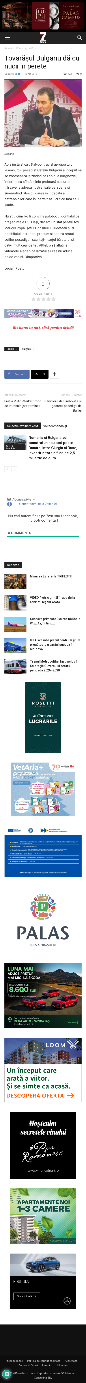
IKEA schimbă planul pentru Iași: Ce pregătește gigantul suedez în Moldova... (55, 644)
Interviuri (47, 1365)
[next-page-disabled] (14, 469)
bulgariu (27, 348)
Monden (62, 1365)
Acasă (8, 48)
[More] (54, 374)
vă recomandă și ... (56, 426)
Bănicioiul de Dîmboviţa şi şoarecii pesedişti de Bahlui (63, 406)
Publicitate (70, 1361)
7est (17, 73)
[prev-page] (7, 469)
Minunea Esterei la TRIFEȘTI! (51, 576)
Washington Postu (27, 48)
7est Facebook (14, 1361)
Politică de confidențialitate (43, 1361)
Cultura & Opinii (28, 1365)
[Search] (80, 38)
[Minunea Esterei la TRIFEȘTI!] (15, 581)
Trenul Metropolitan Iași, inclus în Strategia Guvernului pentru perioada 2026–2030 (54, 666)
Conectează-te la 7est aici (37, 504)
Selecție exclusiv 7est (22, 426)
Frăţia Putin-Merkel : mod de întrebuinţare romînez (22, 403)
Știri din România (10, 447)
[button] (7, 38)
